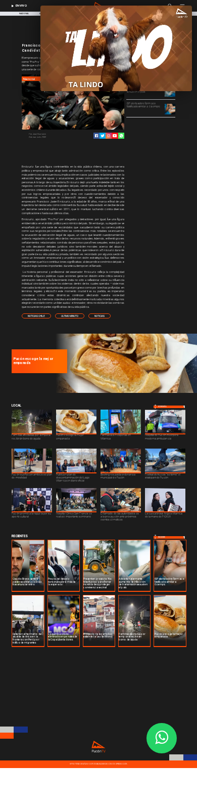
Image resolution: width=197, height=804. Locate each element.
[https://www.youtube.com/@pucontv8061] (115, 136)
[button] (36, 315)
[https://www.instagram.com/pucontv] (109, 136)
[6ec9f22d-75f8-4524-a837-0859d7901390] (125, 392)
